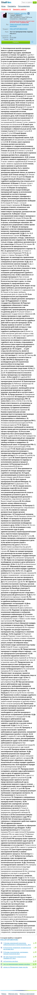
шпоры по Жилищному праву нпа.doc (15, 967)
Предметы (11, 6)
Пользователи (24, 6)
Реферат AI (6, 9)
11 (34, 943)
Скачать (16, 42)
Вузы (3, 6)
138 (33, 967)
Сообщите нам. (24, 22)
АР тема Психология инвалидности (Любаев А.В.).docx (14, 957)
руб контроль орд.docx (10, 961)
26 (34, 956)
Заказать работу (19, 9)
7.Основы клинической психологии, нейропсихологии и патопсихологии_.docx (17, 943)
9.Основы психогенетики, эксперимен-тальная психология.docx (15, 953)
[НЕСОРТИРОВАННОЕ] (18, 29)
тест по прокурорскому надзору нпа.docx (16, 964)
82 (34, 964)
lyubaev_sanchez (20, 13)
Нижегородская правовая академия (19, 25)
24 (34, 952)
